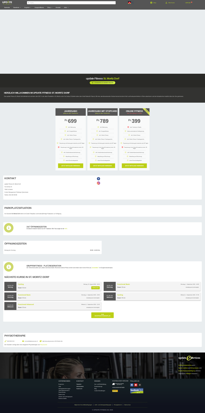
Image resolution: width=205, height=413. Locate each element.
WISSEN (97, 381)
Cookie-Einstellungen (99, 390)
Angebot (26, 7)
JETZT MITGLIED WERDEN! (70, 166)
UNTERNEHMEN (64, 381)
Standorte (16, 7)
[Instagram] (139, 385)
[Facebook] (131, 385)
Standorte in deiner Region (102, 82)
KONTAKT (80, 381)
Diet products (195, 368)
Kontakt (58, 7)
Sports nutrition (183, 368)
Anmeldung (95, 287)
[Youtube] (135, 385)
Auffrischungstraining (185, 365)
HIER (65, 228)
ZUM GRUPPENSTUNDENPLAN (102, 315)
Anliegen (188, 373)
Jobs (65, 7)
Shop (49, 7)
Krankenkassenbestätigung (186, 370)
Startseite (7, 7)
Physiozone (43, 344)
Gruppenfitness (39, 7)
